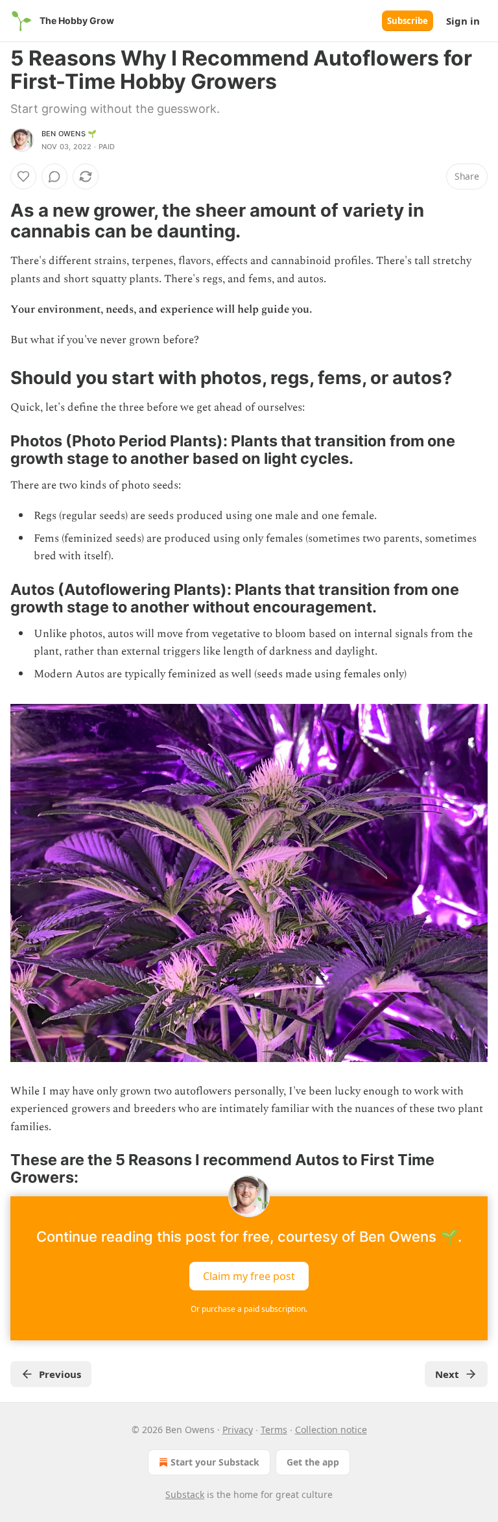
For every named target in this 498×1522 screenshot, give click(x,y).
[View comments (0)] (54, 176)
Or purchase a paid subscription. (249, 1308)
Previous (60, 1374)
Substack (184, 1494)
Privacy (237, 1429)
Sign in (463, 20)
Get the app (313, 1462)
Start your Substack (215, 1462)
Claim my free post (249, 1276)
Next (447, 1374)
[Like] (23, 176)
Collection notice (331, 1429)
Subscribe (407, 21)
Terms (274, 1429)
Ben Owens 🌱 (69, 133)
